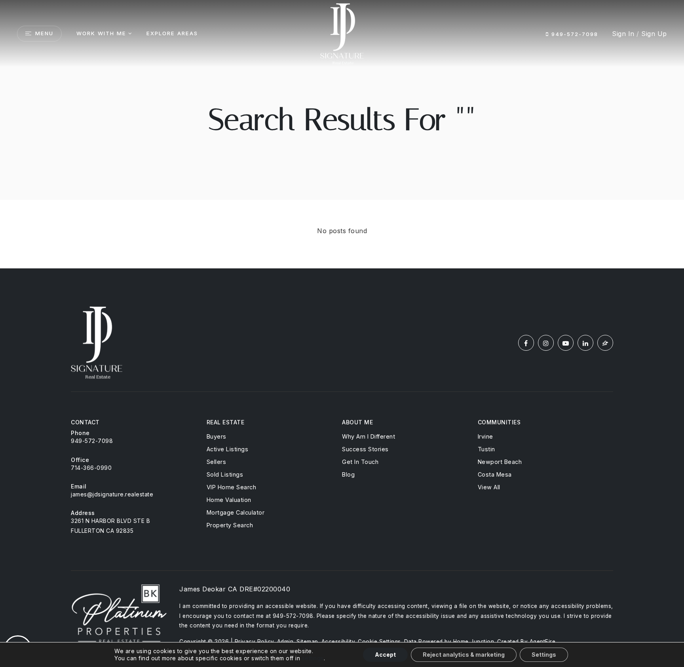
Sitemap (307, 641)
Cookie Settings (379, 641)
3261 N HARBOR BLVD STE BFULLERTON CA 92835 (110, 525)
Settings (544, 654)
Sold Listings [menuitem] (225, 474)
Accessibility (338, 641)
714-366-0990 (91, 467)
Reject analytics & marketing (464, 654)
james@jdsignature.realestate (112, 494)
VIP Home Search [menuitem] (231, 487)
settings (313, 658)
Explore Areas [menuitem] (172, 33)
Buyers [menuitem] (216, 436)
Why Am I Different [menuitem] (368, 436)
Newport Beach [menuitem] (500, 461)
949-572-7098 (573, 34)
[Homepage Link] (342, 33)
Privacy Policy (254, 641)
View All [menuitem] (489, 487)
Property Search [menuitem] (230, 525)
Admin (285, 641)
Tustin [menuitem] (486, 449)
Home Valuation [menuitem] (229, 499)
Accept (385, 654)
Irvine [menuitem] (485, 436)
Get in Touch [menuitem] (360, 461)
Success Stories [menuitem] (365, 449)
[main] (342, 134)
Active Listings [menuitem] (228, 449)
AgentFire (543, 641)
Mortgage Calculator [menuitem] (236, 512)
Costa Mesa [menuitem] (495, 474)
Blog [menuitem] (348, 474)
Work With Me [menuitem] (101, 33)
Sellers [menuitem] (216, 461)
